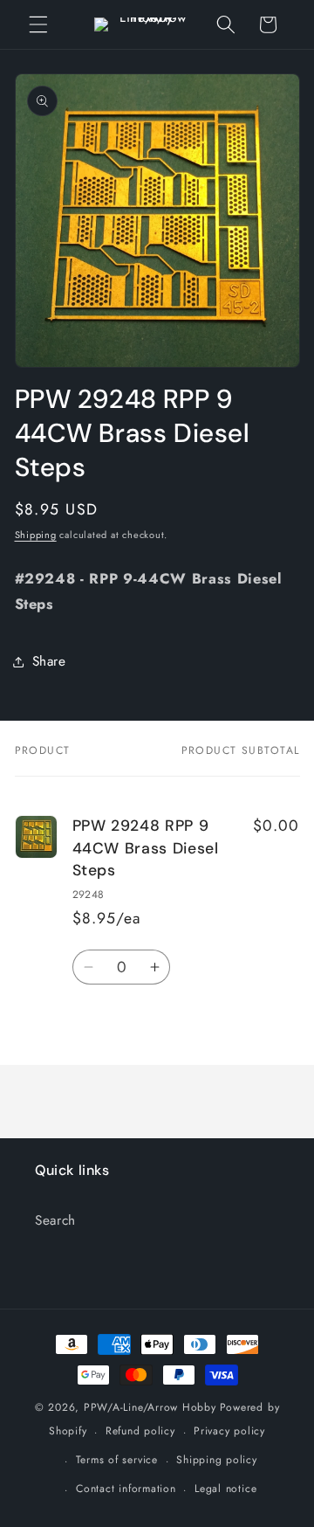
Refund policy (140, 1431)
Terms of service (117, 1460)
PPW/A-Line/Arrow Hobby (150, 1407)
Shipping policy (216, 1460)
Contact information (126, 1488)
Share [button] (49, 661)
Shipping (36, 535)
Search (55, 1220)
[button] (38, 24)
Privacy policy (229, 1431)
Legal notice (225, 1488)
